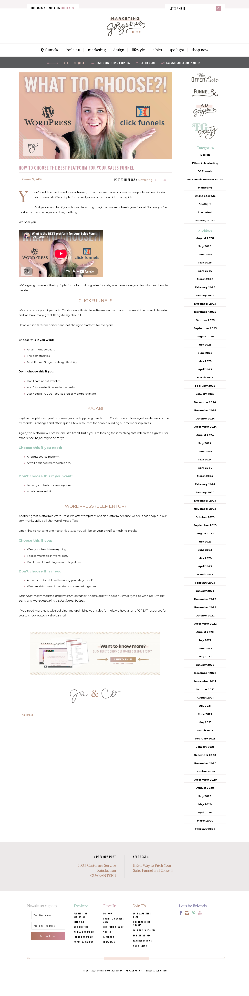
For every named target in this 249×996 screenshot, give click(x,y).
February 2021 (205, 738)
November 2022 (205, 607)
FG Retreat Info (142, 935)
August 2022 (205, 632)
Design (118, 50)
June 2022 (205, 648)
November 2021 (205, 681)
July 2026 (205, 246)
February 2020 (205, 829)
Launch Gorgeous (84, 937)
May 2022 (205, 656)
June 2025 (205, 353)
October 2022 (205, 615)
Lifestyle (138, 50)
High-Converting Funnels (113, 63)
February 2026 (205, 287)
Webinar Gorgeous (84, 932)
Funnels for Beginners (80, 915)
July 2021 (205, 705)
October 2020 (205, 771)
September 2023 (205, 525)
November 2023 (205, 508)
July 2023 (205, 541)
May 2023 (205, 558)
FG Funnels (49, 50)
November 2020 (205, 763)
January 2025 (205, 393)
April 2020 (205, 812)
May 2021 (205, 722)
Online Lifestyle (205, 195)
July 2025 (205, 344)
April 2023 (205, 566)
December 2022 (205, 599)
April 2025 (205, 369)
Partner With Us (142, 940)
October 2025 (205, 320)
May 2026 (205, 262)
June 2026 (205, 254)
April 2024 (205, 467)
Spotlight (177, 50)
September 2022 (205, 623)
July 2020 (205, 796)
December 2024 (205, 402)
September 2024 (205, 426)
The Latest (72, 50)
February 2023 (205, 582)
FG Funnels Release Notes (205, 179)
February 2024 (205, 484)
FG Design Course (83, 942)
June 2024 (205, 451)
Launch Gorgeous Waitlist (184, 63)
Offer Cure (148, 63)
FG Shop (107, 913)
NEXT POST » (141, 857)
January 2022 (205, 664)
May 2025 (205, 361)
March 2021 (205, 730)
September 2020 (205, 779)
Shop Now (200, 50)
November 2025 (205, 311)
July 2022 (205, 640)
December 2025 (205, 303)
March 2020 (205, 820)
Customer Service (113, 927)
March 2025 (205, 377)
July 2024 (205, 443)
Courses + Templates (52, 8)
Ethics (157, 50)
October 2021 (205, 689)
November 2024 (205, 410)
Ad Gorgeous (81, 927)
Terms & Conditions (157, 970)
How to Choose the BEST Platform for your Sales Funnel (76, 167)
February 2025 (205, 385)
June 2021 (205, 714)
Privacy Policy (134, 970)
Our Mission (140, 945)
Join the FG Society (144, 930)
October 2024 (205, 418)
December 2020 (205, 755)
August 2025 (205, 336)
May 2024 (205, 459)
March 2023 (205, 574)
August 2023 (205, 533)
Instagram (109, 942)
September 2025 (205, 328)
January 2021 (205, 746)
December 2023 (205, 500)
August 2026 (205, 238)
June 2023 (205, 549)
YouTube (108, 932)
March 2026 (205, 279)
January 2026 (205, 295)
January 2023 (205, 590)
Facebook (108, 937)
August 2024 (205, 435)
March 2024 (205, 476)
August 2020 (205, 787)
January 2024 (205, 492)
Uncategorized (205, 220)
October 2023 (205, 517)
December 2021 (205, 672)
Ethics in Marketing (205, 163)
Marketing (97, 50)
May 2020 (205, 804)
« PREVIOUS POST (105, 857)
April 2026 (205, 270)
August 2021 (205, 697)
